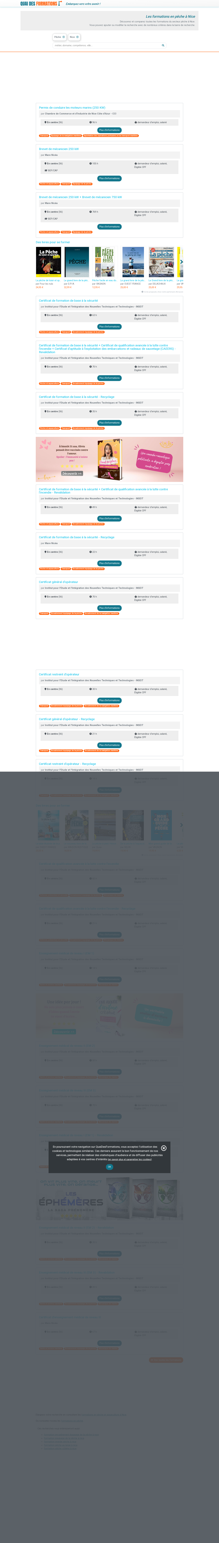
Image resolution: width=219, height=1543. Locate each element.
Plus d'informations (109, 130)
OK (109, 1167)
